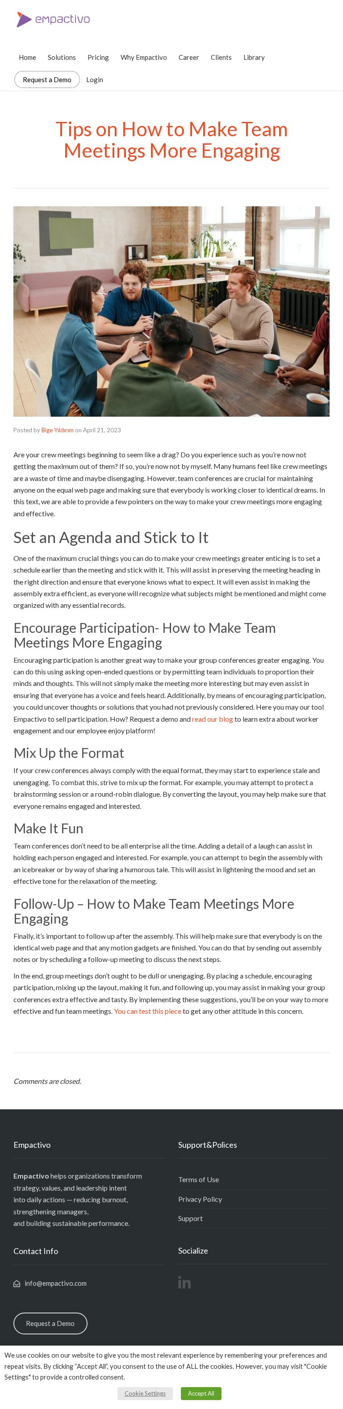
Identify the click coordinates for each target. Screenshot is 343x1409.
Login (94, 79)
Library (254, 57)
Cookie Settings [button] (145, 1393)
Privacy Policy (200, 1199)
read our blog (212, 719)
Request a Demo (47, 79)
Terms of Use (198, 1179)
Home (27, 57)
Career (189, 57)
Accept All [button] (201, 1393)
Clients (221, 57)
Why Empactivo (144, 57)
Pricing (98, 57)
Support (190, 1218)
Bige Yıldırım (58, 430)
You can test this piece (147, 1011)
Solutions (62, 57)
